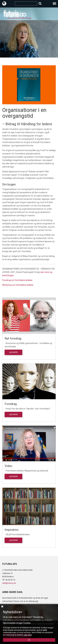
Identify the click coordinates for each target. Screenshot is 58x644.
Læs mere (13, 352)
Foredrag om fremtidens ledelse (17, 280)
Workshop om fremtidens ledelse (17, 285)
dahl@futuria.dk (9, 583)
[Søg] (40, 3)
